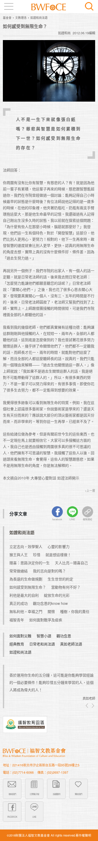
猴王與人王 (18, 554)
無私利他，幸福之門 (25, 611)
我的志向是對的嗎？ (49, 570)
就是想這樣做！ (58, 554)
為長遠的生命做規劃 (25, 579)
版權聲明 (56, 793)
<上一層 (90, 491)
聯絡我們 (12, 793)
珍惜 (36, 554)
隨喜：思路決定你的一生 (29, 562)
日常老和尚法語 (42, 643)
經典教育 (16, 643)
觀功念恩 (63, 635)
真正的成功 (18, 603)
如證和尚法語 (39, 18)
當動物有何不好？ (65, 587)
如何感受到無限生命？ (27, 587)
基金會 (7, 18)
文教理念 (21, 18)
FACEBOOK (12, 816)
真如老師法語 (71, 643)
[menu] (8, 6)
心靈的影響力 (59, 546)
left (87, 705)
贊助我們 (78, 793)
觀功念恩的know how (50, 603)
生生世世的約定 (60, 579)
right (92, 705)
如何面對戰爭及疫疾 (45, 619)
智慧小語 (44, 635)
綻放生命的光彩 (57, 595)
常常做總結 (18, 570)
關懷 (51, 611)
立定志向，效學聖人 (25, 546)
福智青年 (16, 619)
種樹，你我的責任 (74, 611)
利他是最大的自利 (24, 595)
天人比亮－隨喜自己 (71, 562)
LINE (34, 816)
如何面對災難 (20, 635)
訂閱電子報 (34, 793)
